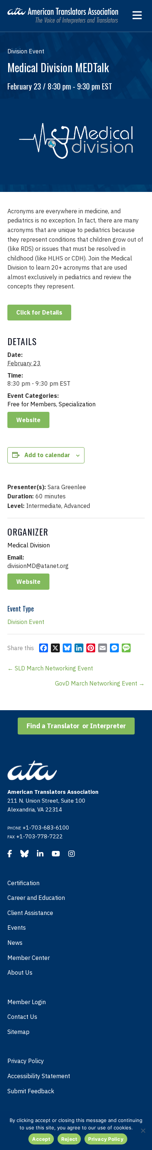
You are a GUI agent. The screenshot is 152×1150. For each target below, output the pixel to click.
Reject (69, 1139)
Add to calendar (47, 455)
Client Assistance (30, 912)
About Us (19, 972)
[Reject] (142, 1130)
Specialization (77, 404)
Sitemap (18, 1031)
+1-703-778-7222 (39, 836)
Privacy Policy (25, 1061)
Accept (41, 1139)
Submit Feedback (30, 1091)
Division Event (25, 621)
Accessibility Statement (38, 1076)
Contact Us (22, 1016)
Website (28, 420)
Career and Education (36, 897)
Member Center (28, 957)
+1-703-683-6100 (46, 827)
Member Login (26, 1002)
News (15, 942)
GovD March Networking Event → (100, 683)
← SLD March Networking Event (50, 668)
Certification (23, 883)
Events (16, 927)
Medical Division (28, 545)
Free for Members (31, 404)
